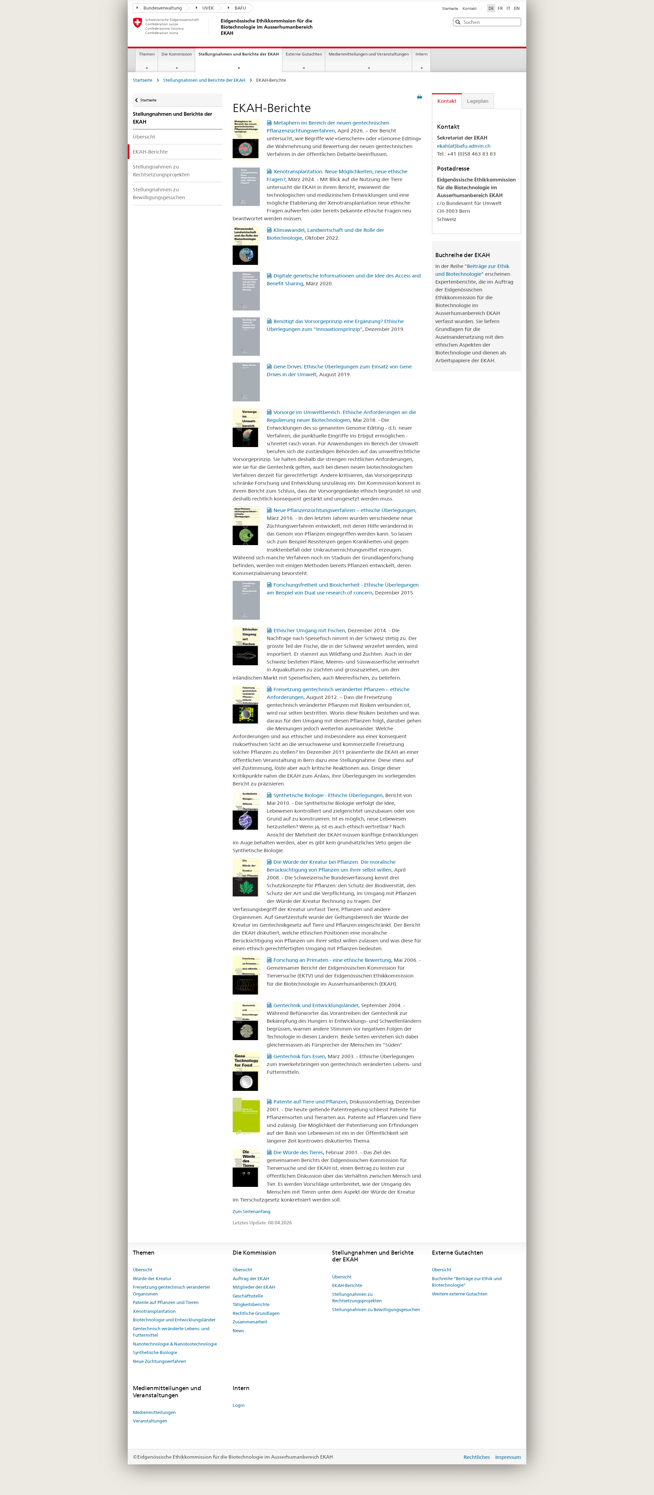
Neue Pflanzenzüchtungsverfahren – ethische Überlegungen (344, 510)
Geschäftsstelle (248, 1296)
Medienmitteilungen (154, 1412)
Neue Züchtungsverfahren (159, 1361)
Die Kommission (176, 54)
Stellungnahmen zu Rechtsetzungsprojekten (161, 170)
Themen (147, 54)
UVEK (208, 8)
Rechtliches (477, 1457)
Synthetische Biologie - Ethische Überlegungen (328, 795)
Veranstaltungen (150, 1421)
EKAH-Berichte (150, 151)
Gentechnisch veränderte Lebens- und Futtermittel (171, 1332)
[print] (419, 97)
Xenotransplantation (154, 1311)
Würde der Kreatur (152, 1278)
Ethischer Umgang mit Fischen (309, 630)
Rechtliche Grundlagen (256, 1313)
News (238, 1330)
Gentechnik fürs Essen (299, 1056)
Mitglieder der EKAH (254, 1287)
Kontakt (470, 8)
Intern (421, 54)
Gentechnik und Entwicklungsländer (316, 1005)
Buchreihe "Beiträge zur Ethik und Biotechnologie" (467, 1282)
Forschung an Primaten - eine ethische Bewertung (332, 960)
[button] (515, 21)
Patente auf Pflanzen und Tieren (166, 1302)
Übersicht (144, 136)
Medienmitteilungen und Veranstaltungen (369, 54)
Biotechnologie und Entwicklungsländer (174, 1319)
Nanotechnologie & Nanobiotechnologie (175, 1344)
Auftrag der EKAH (251, 1278)
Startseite (450, 8)
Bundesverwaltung (162, 8)
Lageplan (477, 101)
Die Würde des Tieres (298, 1152)
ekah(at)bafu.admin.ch (463, 146)
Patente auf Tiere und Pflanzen (310, 1101)
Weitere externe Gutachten (459, 1294)
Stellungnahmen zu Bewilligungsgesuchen (159, 193)
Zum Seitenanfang (251, 1211)
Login (239, 1405)
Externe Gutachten (304, 54)
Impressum (508, 1457)
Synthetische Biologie (155, 1352)
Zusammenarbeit (250, 1321)
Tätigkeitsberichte (251, 1304)
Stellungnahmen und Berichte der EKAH (240, 56)
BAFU (240, 8)
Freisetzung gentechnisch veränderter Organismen (171, 1290)
